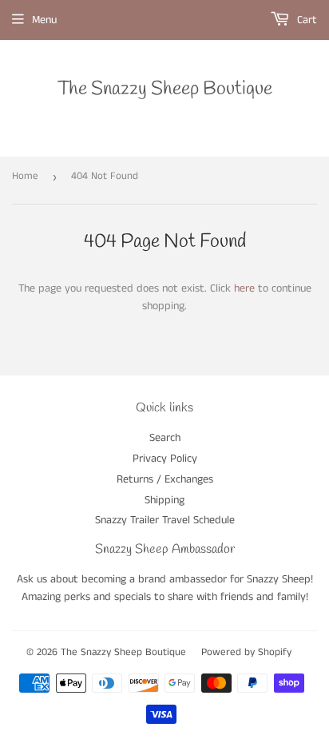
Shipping (164, 500)
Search (164, 438)
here (244, 288)
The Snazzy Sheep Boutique (164, 89)
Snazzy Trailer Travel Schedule (165, 520)
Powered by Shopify (246, 652)
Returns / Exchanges (165, 479)
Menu (44, 20)
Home (25, 176)
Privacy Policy (165, 459)
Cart (305, 20)
